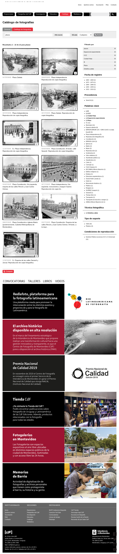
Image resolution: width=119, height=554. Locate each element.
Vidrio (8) (89, 224)
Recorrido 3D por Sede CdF (80, 519)
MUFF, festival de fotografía (57, 510)
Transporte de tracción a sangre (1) (97, 200)
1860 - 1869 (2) (91, 80)
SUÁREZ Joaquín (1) (92, 190)
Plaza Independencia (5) (93, 134)
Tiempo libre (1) (91, 195)
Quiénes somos (89, 5)
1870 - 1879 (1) (91, 82)
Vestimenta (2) (90, 153)
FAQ (107, 5)
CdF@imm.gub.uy (14, 545)
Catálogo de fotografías (22, 29)
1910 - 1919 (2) (91, 89)
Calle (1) (88, 162)
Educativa (53, 14)
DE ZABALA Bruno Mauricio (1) (96, 169)
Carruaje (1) (90, 165)
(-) (115, 48)
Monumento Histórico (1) (93, 183)
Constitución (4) (91, 139)
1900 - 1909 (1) (91, 87)
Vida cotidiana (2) (91, 155)
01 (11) (88, 123)
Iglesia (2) (89, 144)
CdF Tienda (75, 510)
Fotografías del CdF (24, 14)
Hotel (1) (88, 181)
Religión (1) (89, 188)
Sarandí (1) (89, 193)
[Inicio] (33, 11)
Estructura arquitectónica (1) (95, 176)
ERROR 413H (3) (91, 141)
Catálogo (65, 14)
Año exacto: (59, 35)
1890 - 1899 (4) (91, 85)
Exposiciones (8, 14)
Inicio (79, 5)
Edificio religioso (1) (92, 172)
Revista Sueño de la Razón (79, 517)
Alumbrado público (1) (93, 158)
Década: (75, 35)
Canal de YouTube (55, 512)
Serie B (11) (89, 100)
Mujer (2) (89, 148)
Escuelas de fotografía (78, 515)
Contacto (113, 5)
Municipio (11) (90, 125)
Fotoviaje (52, 519)
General (7, 29)
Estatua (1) (89, 174)
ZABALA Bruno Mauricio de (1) (95, 202)
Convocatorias (53, 515)
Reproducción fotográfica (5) (95, 137)
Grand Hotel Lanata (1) (93, 179)
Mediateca (77, 14)
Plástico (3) (89, 226)
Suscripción (99, 5)
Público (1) (89, 186)
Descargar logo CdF (77, 512)
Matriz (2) (89, 146)
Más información (36, 73)
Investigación (40, 14)
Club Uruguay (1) (91, 167)
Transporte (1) (90, 197)
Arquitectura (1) (91, 160)
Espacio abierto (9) (92, 127)
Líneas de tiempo (54, 517)
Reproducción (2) (91, 151)
